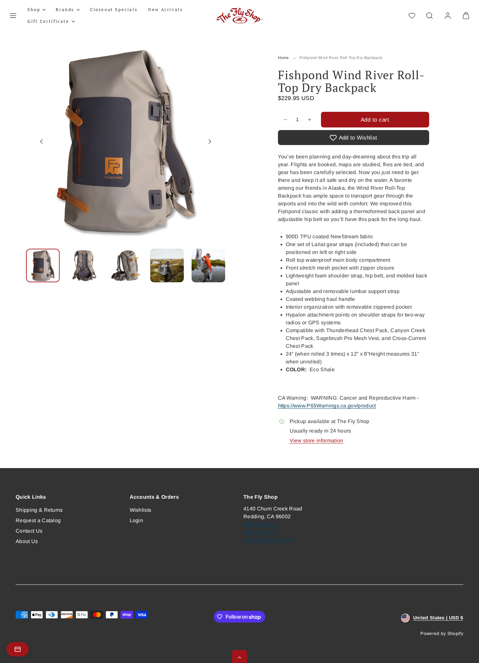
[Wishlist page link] (412, 15)
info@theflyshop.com (268, 540)
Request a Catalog (38, 520)
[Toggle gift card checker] (18, 649)
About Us (27, 541)
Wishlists (141, 510)
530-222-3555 (260, 532)
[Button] (41, 141)
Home (283, 57)
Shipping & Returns (39, 510)
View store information (316, 440)
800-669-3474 (260, 524)
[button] (13, 15)
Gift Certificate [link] (48, 21)
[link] (448, 15)
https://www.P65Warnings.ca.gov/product (327, 405)
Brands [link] (65, 9)
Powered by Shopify (441, 633)
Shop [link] (33, 9)
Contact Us (29, 531)
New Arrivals (165, 9)
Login (136, 520)
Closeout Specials (114, 9)
